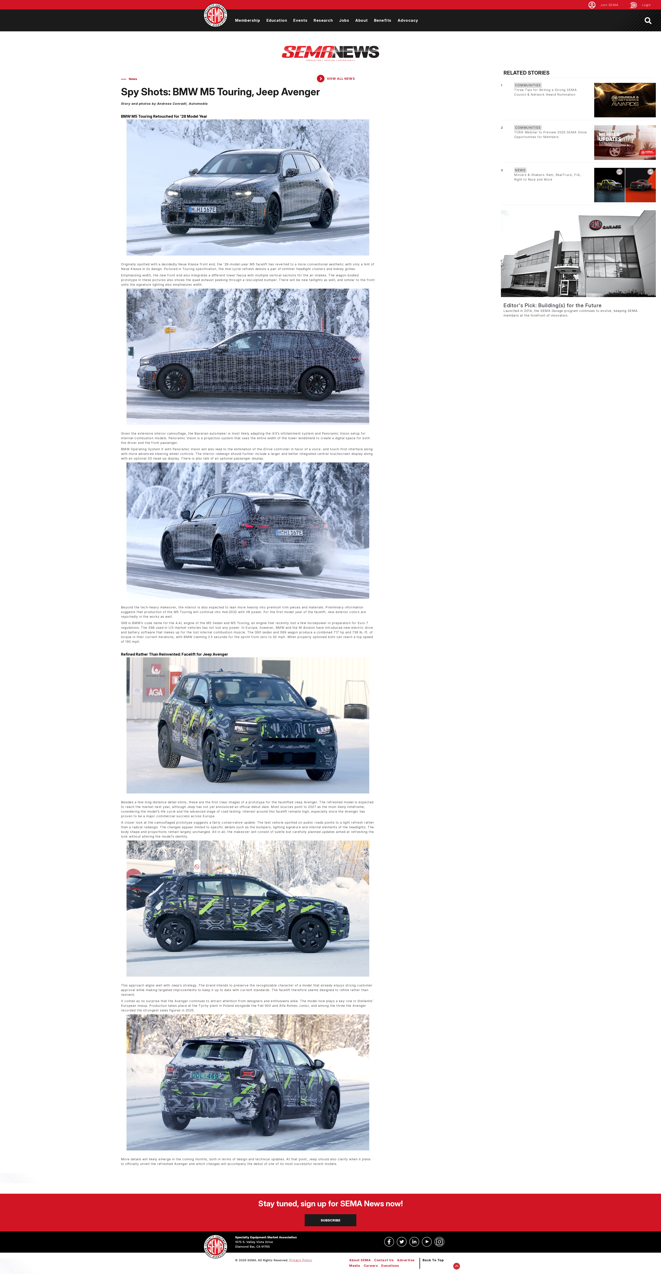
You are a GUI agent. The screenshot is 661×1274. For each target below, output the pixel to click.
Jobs (344, 20)
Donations (390, 1265)
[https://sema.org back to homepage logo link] (651, 20)
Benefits (382, 20)
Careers (371, 1265)
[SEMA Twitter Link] (402, 1242)
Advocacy (408, 20)
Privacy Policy (300, 1260)
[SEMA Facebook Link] (389, 1242)
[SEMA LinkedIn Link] (414, 1242)
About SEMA (360, 1260)
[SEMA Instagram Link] (439, 1242)
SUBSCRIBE (330, 1220)
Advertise (406, 1260)
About (361, 20)
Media (354, 1265)
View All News (340, 78)
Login (646, 5)
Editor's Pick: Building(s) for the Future (552, 305)
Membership (247, 20)
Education (276, 20)
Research (323, 20)
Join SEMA (610, 5)
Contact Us (384, 1260)
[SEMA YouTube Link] (427, 1242)
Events (300, 20)
